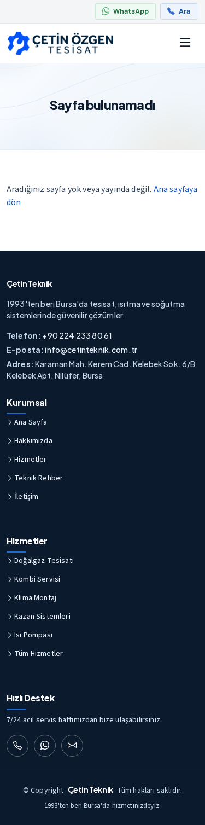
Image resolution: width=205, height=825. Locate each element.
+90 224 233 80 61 (77, 335)
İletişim (26, 497)
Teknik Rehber (38, 478)
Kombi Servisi (37, 579)
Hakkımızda (33, 441)
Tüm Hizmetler (38, 654)
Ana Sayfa (30, 422)
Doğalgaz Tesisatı (44, 561)
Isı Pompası (33, 635)
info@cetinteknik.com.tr (91, 350)
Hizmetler (30, 459)
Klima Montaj (35, 598)
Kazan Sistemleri (42, 616)
